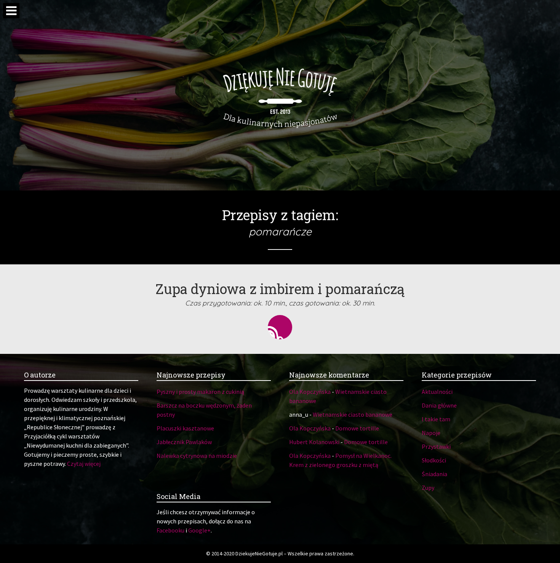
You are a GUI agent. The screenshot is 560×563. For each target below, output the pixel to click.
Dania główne (439, 405)
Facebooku (170, 530)
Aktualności (437, 391)
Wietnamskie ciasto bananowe (352, 414)
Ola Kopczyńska (310, 391)
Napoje (431, 433)
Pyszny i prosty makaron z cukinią (200, 391)
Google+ (199, 530)
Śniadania (434, 474)
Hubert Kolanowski (314, 442)
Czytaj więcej (84, 463)
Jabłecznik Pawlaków (184, 442)
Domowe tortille (357, 428)
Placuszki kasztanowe (185, 428)
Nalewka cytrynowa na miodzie (197, 455)
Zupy (428, 487)
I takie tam (436, 419)
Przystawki (436, 446)
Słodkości (434, 460)
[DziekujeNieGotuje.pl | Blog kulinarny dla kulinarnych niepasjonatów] (280, 95)
